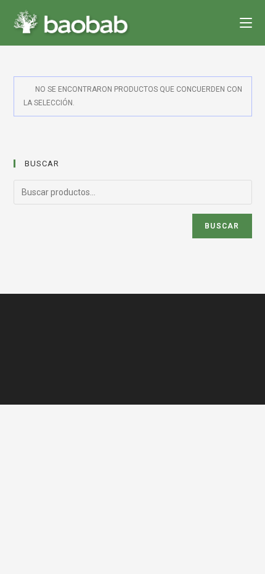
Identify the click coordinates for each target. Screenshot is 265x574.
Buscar (222, 226)
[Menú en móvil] (246, 22)
